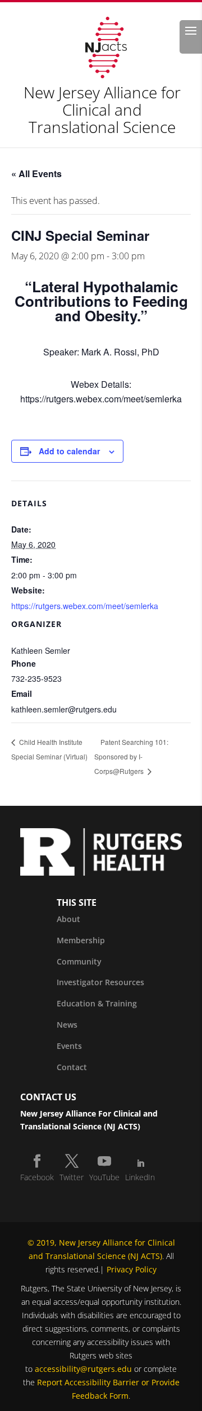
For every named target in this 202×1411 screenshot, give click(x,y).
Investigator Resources (100, 982)
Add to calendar (69, 451)
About (68, 919)
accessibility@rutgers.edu (83, 1369)
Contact (72, 1067)
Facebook (37, 1177)
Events (69, 1046)
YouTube (104, 1177)
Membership (81, 940)
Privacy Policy (132, 1269)
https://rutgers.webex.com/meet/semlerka (85, 605)
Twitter (71, 1177)
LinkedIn (140, 1177)
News (67, 1024)
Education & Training (97, 1003)
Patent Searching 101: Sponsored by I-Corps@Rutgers (131, 756)
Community (79, 961)
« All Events (36, 173)
